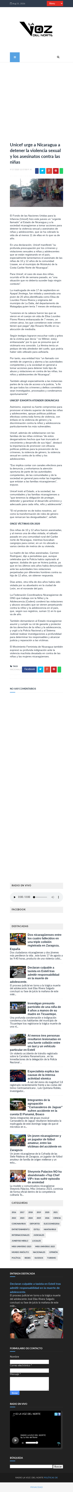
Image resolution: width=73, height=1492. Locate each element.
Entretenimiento (21, 1229)
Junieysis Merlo (20, 1241)
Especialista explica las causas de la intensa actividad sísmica (43, 1075)
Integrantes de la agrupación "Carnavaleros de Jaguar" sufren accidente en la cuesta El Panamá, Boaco (36, 1107)
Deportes (35, 1224)
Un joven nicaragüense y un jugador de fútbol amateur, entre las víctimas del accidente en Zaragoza (35, 1143)
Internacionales (20, 1235)
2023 (22, 1218)
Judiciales (38, 1235)
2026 (47, 1218)
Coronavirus (19, 1224)
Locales (36, 1241)
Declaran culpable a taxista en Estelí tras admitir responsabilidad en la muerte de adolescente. (34, 974)
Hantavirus (50, 1229)
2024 (30, 1218)
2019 (39, 1212)
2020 (47, 1212)
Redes (27, 1258)
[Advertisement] (36, 100)
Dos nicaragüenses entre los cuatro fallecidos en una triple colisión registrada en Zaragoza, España (35, 942)
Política (16, 1258)
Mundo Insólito (20, 1252)
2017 (22, 1212)
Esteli (37, 1229)
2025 (39, 1218)
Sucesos (39, 1258)
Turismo (51, 1258)
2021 (55, 1212)
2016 (14, 1212)
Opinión (53, 1252)
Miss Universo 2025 (45, 1247)
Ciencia (57, 1218)
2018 (30, 1212)
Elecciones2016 (51, 1224)
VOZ (28, 1478)
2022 (14, 1218)
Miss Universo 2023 (21, 1247)
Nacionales (16, 670)
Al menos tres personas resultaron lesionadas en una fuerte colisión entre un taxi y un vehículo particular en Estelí (35, 1042)
